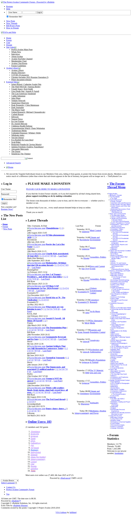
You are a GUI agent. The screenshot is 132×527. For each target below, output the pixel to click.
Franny (30, 323)
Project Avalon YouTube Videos (121, 204)
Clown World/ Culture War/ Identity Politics (119, 257)
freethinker (119, 453)
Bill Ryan (31, 281)
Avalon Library (12, 68)
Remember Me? (15, 17)
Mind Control (95, 230)
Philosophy (114, 406)
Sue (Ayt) (85, 269)
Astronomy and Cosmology (119, 281)
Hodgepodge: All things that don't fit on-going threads (46, 264)
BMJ (87, 373)
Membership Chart (19, 61)
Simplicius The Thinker (21, 154)
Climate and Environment (95, 238)
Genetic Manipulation (117, 328)
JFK (112, 329)
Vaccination (116, 291)
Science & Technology (118, 297)
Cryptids (113, 358)
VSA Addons (61, 512)
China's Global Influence (118, 217)
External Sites (11, 82)
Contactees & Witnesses (119, 391)
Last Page (63, 256)
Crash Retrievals (116, 392)
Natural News (17, 119)
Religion (113, 408)
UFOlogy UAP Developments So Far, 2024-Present (43, 287)
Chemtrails (114, 312)
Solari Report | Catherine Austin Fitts (26, 84)
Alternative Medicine (117, 274)
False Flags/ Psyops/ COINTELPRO (117, 325)
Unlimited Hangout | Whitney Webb (26, 133)
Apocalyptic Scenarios (118, 371)
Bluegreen (85, 404)
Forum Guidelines (18, 66)
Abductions (114, 386)
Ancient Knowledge (117, 355)
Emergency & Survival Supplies (121, 422)
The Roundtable (115, 197)
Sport (112, 267)
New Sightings (115, 382)
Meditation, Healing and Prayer (98, 412)
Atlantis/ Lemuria (116, 357)
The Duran (15, 151)
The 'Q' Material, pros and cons (97, 371)
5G (112, 304)
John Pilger (15, 98)
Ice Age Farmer (17, 121)
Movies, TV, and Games (118, 263)
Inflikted (73, 512)
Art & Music (95, 311)
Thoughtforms (52, 228)
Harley (30, 374)
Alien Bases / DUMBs (117, 389)
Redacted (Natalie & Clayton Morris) (26, 144)
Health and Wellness (117, 287)
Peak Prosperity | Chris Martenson (25, 105)
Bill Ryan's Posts (13, 26)
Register (9, 6)
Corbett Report (17, 114)
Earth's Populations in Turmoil (97, 361)
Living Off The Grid (116, 415)
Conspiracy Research (94, 301)
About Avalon (17, 56)
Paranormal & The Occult (119, 365)
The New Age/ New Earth (119, 374)
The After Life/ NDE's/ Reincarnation (118, 399)
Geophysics (94, 340)
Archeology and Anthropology (96, 351)
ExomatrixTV (33, 293)
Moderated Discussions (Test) (120, 209)
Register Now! (7, 209)
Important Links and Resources (121, 203)
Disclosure (114, 385)
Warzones (114, 247)
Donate (9, 45)
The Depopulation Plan (56, 328)
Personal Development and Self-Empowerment (119, 265)
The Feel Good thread (55, 399)
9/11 (112, 306)
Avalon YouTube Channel (21, 59)
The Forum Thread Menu (116, 185)
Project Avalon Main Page (22, 49)
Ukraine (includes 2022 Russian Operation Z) (29, 77)
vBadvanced (65, 478)
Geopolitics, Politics (98, 257)
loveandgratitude (34, 404)
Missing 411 (114, 362)
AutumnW (31, 383)
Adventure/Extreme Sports (120, 269)
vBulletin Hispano (20, 505)
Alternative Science (117, 275)
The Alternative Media (118, 215)
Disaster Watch (117, 220)
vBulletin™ (16, 501)
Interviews (15, 54)
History (93, 248)
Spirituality (94, 403)
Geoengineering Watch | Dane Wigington (28, 128)
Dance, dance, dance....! (56, 408)
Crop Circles (115, 395)
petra (29, 230)
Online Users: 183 (39, 421)
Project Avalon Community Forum (20, 489)
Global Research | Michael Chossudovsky (28, 112)
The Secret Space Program (119, 348)
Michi (87, 323)
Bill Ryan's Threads (116, 195)
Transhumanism (116, 378)
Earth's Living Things (117, 284)
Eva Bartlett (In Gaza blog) (22, 140)
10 (55, 256)
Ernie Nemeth (83, 332)
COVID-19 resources (20, 75)
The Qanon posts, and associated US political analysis (46, 368)
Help (8, 9)
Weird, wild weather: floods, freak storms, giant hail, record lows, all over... (47, 390)
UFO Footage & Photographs (120, 383)
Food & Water (115, 423)
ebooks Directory (18, 73)
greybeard (31, 353)
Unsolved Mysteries (117, 368)
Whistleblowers (116, 351)
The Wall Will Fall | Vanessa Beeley (25, 87)
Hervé (29, 341)
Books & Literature (117, 255)
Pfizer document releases (21, 80)
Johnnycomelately (82, 413)
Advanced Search (13, 163)
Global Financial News (118, 227)
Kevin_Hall (32, 314)
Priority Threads (116, 201)
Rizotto (86, 258)
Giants (113, 360)
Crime (113, 260)
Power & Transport (117, 426)
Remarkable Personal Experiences (118, 410)
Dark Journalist (17, 107)
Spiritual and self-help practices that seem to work (121, 413)
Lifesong (30, 413)
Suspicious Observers (20, 103)
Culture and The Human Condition (120, 250)
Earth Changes (116, 372)
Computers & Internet (118, 283)
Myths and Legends (117, 363)
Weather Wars (115, 349)
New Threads (11, 23)
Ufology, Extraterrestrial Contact (96, 290)
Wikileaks (114, 249)
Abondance (84, 393)
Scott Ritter (15, 142)
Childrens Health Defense (21, 126)
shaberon (85, 232)
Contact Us (10, 487)
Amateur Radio (115, 420)
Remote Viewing (116, 341)
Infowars (15, 117)
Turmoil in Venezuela (55, 358)
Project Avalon (112, 193)
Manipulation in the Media (119, 331)
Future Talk (113, 369)
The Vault (114, 198)
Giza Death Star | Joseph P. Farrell (25, 91)
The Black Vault (18, 110)
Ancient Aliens (115, 388)
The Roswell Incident (119, 394)
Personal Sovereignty (118, 425)
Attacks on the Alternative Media (121, 308)
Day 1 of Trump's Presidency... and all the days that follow (44, 275)
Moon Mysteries (116, 335)
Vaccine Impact (17, 137)
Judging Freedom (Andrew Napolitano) (27, 147)
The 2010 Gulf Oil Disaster (121, 221)
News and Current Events (118, 213)
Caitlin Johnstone (18, 96)
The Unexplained (115, 352)
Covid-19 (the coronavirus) (121, 289)
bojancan (85, 362)
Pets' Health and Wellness (121, 292)
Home (8, 38)
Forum (9, 40)
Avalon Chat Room (19, 63)
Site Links (10, 47)
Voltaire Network (18, 100)
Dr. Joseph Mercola (19, 124)
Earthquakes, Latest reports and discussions (120, 225)
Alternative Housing (117, 417)
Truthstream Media (19, 131)
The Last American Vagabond (23, 94)
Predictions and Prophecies (119, 377)
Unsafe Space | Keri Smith (22, 89)
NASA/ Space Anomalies (118, 340)
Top (7, 494)
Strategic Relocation (117, 428)
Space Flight (115, 298)
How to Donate (12, 28)
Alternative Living (116, 252)
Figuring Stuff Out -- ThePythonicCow (117, 211)
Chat (8, 43)
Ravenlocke (32, 240)
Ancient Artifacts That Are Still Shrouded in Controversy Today (46, 347)
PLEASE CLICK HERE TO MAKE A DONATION (48, 189)
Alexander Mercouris (20, 149)
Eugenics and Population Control (97, 331)
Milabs (113, 332)
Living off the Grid (116, 419)
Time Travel (115, 366)
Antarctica (114, 354)
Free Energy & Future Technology (119, 277)
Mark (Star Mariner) (35, 258)
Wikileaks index (17, 135)
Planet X (113, 375)
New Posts (10, 21)
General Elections (116, 230)
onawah (86, 341)
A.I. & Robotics (115, 272)
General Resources (116, 200)
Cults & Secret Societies (118, 317)
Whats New (16, 52)
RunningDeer (32, 270)
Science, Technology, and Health (120, 271)
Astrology (115, 405)
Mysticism (114, 403)
